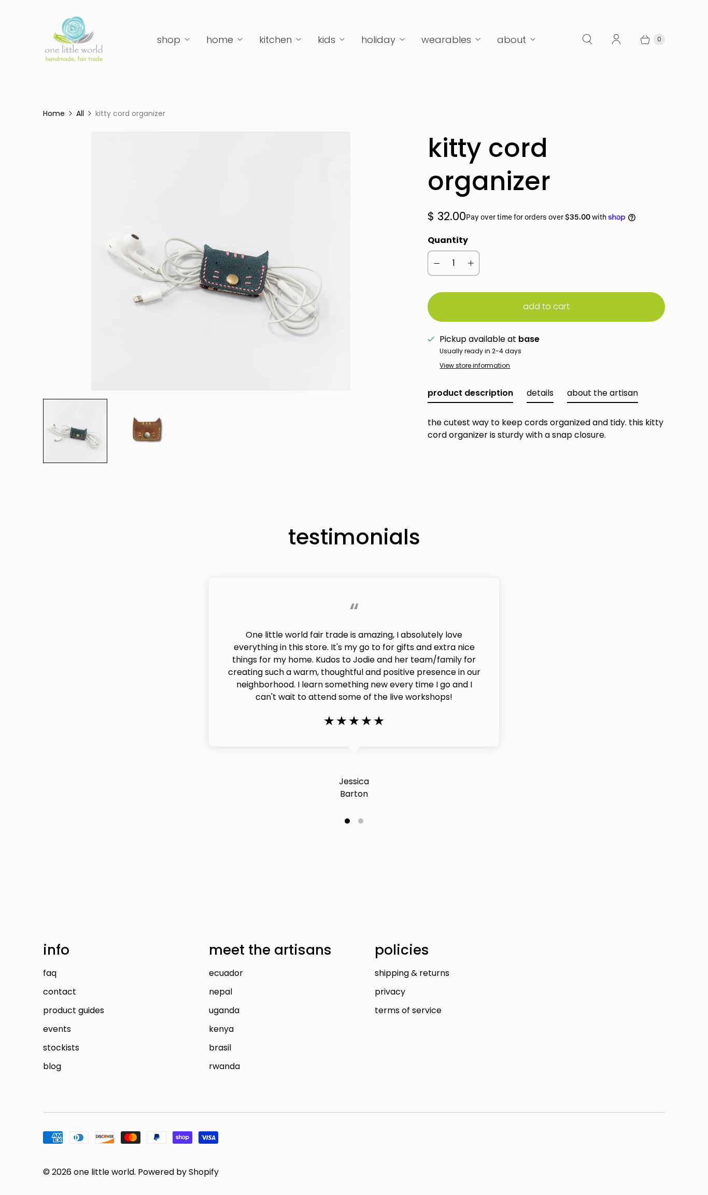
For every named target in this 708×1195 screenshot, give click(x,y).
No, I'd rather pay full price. (455, 664)
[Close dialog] (545, 495)
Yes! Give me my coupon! (455, 632)
